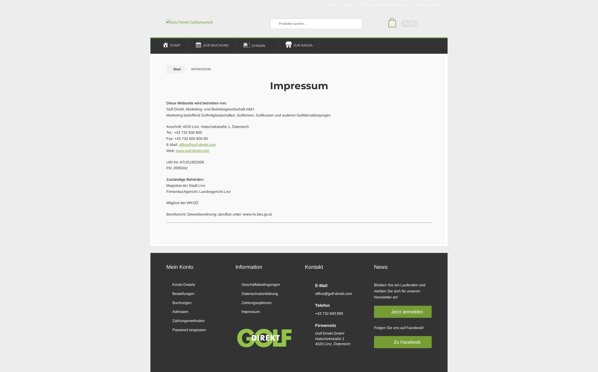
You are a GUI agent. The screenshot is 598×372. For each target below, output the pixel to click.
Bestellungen (183, 294)
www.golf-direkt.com (192, 151)
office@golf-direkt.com (197, 145)
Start (177, 69)
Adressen (180, 312)
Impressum (251, 312)
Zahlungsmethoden (188, 321)
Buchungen (182, 303)
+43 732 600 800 (329, 313)
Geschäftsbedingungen (261, 285)
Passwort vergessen (189, 330)
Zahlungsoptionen (257, 303)
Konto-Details (183, 285)
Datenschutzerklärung (260, 294)
